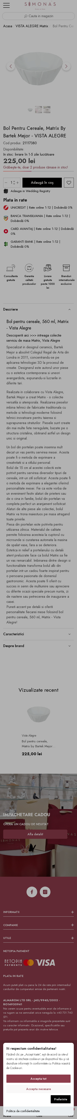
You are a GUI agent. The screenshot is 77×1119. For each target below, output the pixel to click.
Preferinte (60, 1099)
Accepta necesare (38, 1089)
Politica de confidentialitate (23, 1111)
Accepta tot (38, 1079)
